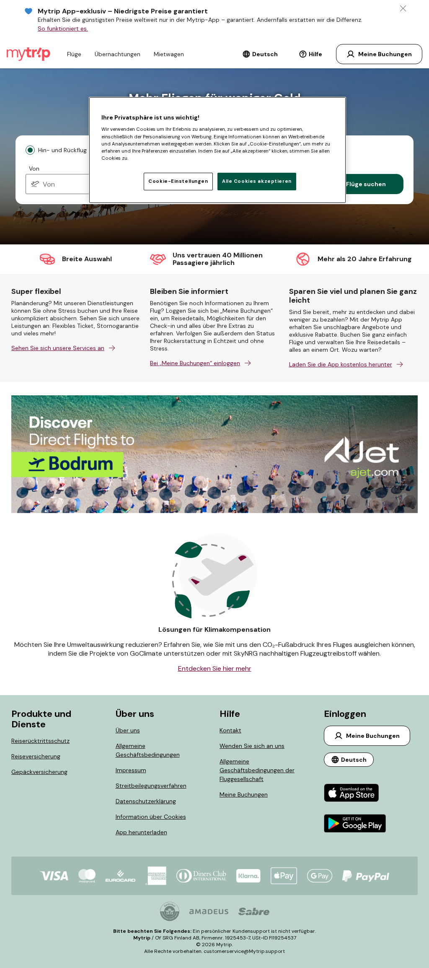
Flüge (74, 54)
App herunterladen (141, 832)
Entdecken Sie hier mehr (214, 668)
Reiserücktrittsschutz (40, 741)
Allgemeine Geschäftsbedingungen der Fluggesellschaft (257, 770)
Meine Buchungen (244, 794)
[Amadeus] (208, 911)
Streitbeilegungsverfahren (151, 785)
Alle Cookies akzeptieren (257, 181)
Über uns (128, 730)
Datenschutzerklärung (146, 801)
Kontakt (230, 730)
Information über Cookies (151, 816)
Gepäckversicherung (39, 772)
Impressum (131, 770)
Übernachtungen (117, 54)
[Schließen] (403, 8)
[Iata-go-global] (169, 911)
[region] (217, 150)
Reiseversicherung (35, 756)
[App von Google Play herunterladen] (355, 824)
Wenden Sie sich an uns (252, 746)
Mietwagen (169, 54)
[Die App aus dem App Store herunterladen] (355, 794)
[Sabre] (253, 911)
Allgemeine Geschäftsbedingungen (148, 750)
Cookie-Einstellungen (178, 181)
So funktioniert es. (63, 28)
